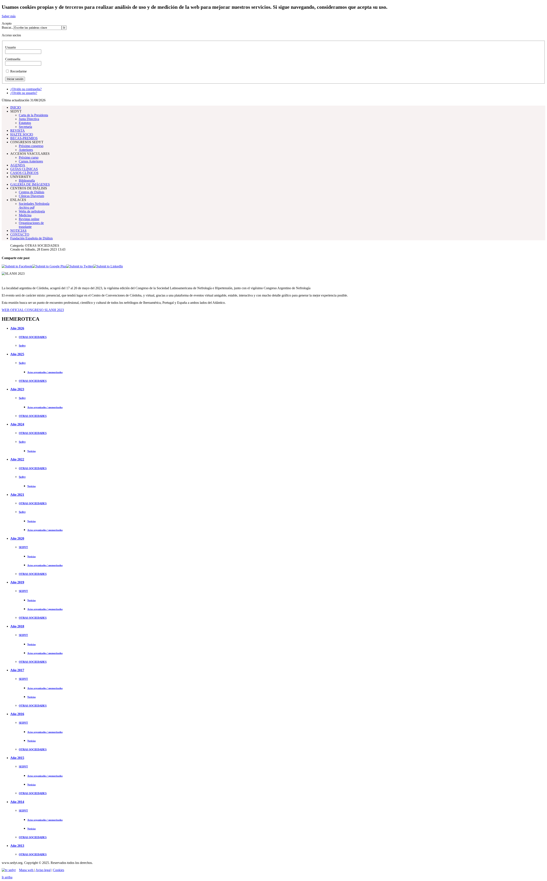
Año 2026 (17, 328)
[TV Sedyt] (9, 870)
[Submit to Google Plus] (49, 266)
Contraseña (12, 59)
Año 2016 (17, 714)
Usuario (10, 47)
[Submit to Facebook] (17, 266)
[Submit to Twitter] (79, 266)
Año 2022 (17, 459)
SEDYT (23, 547)
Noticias (31, 451)
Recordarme (18, 71)
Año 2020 (17, 538)
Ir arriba (7, 877)
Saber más (9, 16)
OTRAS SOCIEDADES (33, 337)
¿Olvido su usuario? (23, 93)
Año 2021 (17, 494)
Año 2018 (17, 626)
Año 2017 (17, 670)
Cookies (58, 870)
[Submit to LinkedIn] (108, 266)
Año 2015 (17, 758)
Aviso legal (43, 870)
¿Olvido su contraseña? (26, 89)
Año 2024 (17, 424)
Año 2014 (17, 802)
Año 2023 (17, 389)
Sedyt (22, 345)
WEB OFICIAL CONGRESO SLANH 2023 (33, 310)
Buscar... (7, 27)
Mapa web (26, 870)
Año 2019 (17, 582)
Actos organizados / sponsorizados (45, 372)
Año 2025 (17, 354)
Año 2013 (17, 845)
